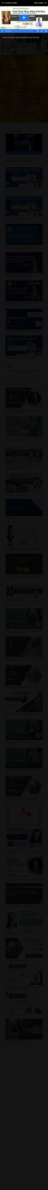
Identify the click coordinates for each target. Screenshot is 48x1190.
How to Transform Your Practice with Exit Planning (20, 37)
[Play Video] (2, 31)
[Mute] (37, 31)
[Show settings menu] (42, 31)
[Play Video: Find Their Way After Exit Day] (24, 18)
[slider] (22, 31)
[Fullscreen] (46, 31)
